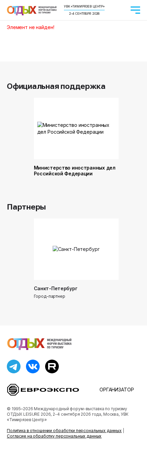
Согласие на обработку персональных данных (54, 436)
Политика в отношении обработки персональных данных (64, 430)
